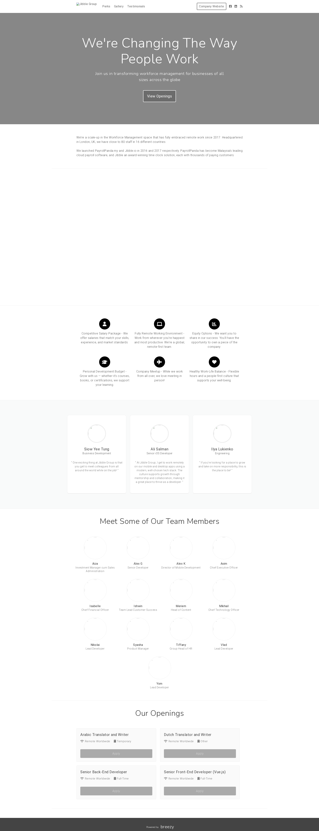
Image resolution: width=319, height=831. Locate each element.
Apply (116, 753)
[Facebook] (230, 6)
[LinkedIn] (235, 6)
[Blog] (241, 6)
